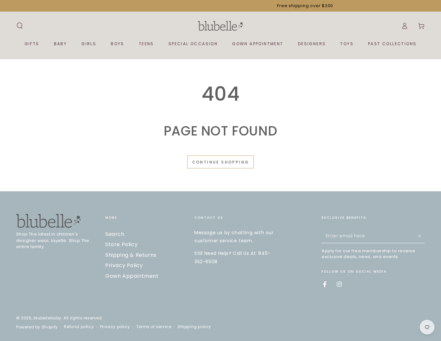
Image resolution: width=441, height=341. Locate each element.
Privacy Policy (124, 265)
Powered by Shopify (37, 327)
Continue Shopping (220, 162)
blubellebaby (47, 318)
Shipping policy (194, 326)
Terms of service (153, 326)
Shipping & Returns (131, 255)
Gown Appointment (132, 276)
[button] (19, 26)
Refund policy (79, 326)
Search (115, 234)
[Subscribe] (421, 236)
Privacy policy (115, 326)
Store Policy (121, 244)
